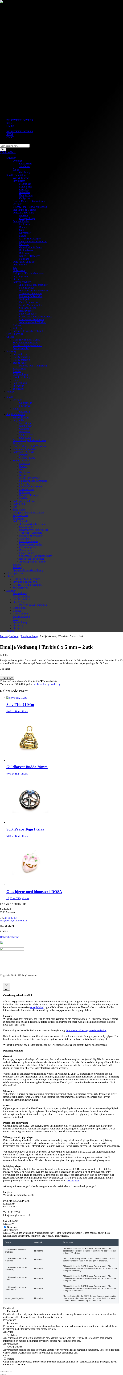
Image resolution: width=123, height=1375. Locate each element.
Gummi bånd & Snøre (30, 247)
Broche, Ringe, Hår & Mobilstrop (30, 206)
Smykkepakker (20, 276)
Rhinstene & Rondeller (30, 296)
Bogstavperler (26, 310)
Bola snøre (24, 253)
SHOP (9, 123)
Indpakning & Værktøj (24, 209)
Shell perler (25, 299)
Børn (15, 380)
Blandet (17, 371)
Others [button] (6, 1355)
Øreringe (17, 160)
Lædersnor (24, 224)
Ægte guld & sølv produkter (33, 284)
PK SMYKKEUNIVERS (19, 120)
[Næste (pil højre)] (4, 1374)
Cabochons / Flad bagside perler (35, 316)
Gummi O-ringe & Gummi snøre (29, 201)
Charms (10, 336)
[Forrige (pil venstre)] (1, 1374)
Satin (21, 230)
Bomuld (23, 227)
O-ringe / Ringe (27, 218)
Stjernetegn (18, 279)
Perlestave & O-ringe (23, 212)
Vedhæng (17, 328)
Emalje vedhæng (21, 377)
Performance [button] (9, 1320)
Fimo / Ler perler (27, 313)
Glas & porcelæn (15, 333)
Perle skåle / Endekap (24, 261)
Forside (4, 636)
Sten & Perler (19, 362)
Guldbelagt (24, 172)
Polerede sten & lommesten (33, 365)
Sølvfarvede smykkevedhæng (28, 331)
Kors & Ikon (19, 368)
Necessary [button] (8, 1223)
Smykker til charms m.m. (25, 342)
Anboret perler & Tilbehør (32, 322)
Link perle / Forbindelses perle (28, 273)
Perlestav (23, 215)
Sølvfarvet (24, 166)
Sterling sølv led (21, 348)
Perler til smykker (22, 282)
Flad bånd (24, 258)
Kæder (22, 235)
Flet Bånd (24, 244)
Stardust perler (26, 287)
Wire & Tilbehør (21, 178)
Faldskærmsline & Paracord (33, 241)
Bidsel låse (24, 192)
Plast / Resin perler (28, 302)
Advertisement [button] (10, 1343)
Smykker (11, 157)
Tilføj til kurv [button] (21, 711)
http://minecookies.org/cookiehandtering (86, 1030)
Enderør (17, 325)
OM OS (10, 126)
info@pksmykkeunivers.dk (13, 920)
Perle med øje (20, 264)
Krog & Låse (26, 195)
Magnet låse (25, 183)
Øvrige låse (25, 198)
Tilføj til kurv (7, 678)
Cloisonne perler (27, 308)
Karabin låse (25, 186)
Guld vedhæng (20, 374)
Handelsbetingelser (9, 937)
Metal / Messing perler (30, 305)
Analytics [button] (8, 1331)
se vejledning (37, 1007)
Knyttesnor (24, 232)
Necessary (12, 1227)
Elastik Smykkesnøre (30, 238)
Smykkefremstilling (16, 175)
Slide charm (19, 270)
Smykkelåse (19, 180)
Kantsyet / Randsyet (29, 256)
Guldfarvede (25, 163)
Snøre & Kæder (21, 221)
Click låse (24, 189)
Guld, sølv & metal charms (26, 339)
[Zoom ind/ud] (1, 1371)
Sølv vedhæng (20, 354)
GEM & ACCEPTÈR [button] (14, 1364)
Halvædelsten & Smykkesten (34, 290)
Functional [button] (8, 1308)
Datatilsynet (73, 1180)
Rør (15, 267)
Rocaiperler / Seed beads (31, 319)
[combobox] (15, 146)
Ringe (16, 169)
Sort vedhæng (20, 383)
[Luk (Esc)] (11, 1371)
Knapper (10, 391)
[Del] (7, 1371)
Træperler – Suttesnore (30, 293)
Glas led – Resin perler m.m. (27, 345)
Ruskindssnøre (26, 250)
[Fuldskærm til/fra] (4, 1371)
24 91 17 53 (10, 917)
